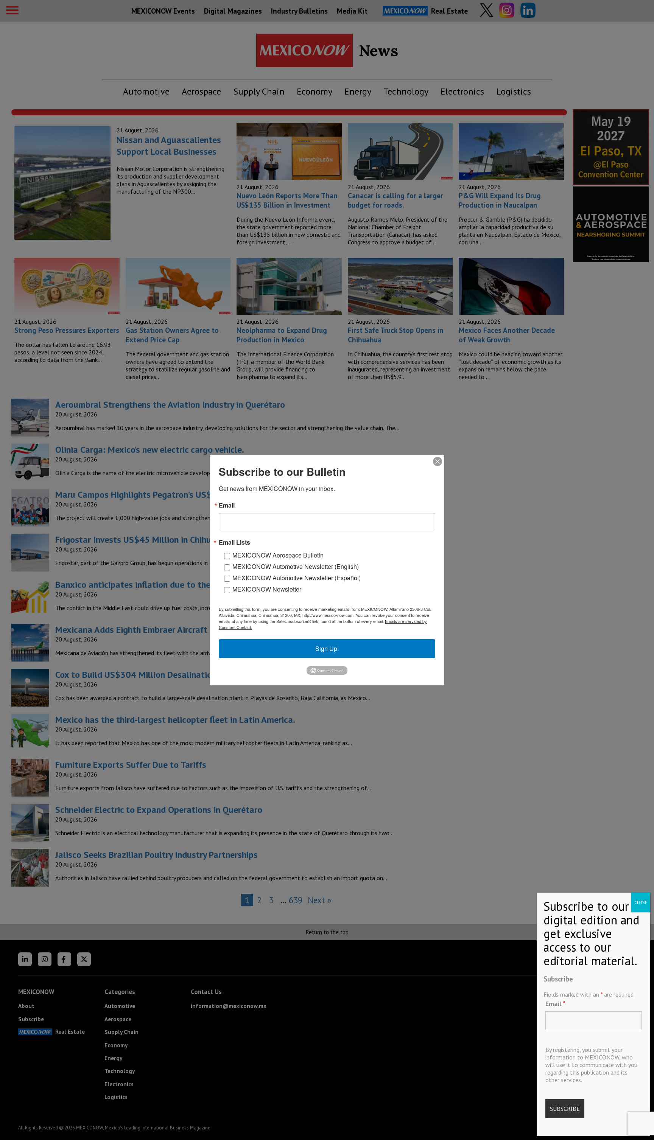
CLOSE (640, 902)
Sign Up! (327, 648)
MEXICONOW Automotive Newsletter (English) (295, 566)
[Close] (437, 461)
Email (555, 1003)
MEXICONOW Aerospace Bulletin (278, 555)
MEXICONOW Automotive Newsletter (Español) (296, 577)
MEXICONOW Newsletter (266, 589)
